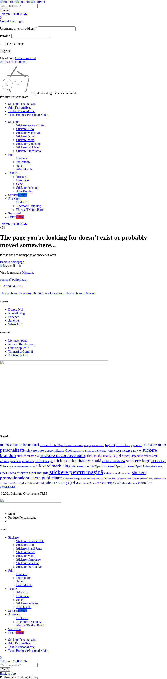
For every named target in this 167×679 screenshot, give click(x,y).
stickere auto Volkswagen (106, 450)
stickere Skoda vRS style (33, 483)
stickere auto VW (132, 450)
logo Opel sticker (117, 445)
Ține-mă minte (14, 43)
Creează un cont (25, 58)
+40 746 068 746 (11, 286)
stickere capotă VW (28, 455)
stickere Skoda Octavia (128, 478)
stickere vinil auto (128, 483)
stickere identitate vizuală (77, 460)
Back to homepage (12, 262)
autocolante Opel (52, 445)
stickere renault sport (72, 479)
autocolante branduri (19, 444)
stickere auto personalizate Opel (48, 450)
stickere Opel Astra (136, 466)
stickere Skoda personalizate (153, 478)
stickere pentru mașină (76, 472)
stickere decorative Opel (103, 456)
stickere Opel (112, 466)
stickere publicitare (44, 477)
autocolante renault (74, 445)
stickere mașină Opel (86, 466)
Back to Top (8, 673)
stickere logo (138, 460)
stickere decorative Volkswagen (140, 455)
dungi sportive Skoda (94, 445)
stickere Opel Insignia (33, 473)
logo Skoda (136, 445)
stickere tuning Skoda (86, 483)
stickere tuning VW (108, 482)
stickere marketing (53, 465)
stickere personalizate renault (117, 473)
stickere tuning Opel (60, 483)
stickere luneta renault (24, 467)
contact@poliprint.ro (13, 279)
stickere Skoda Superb (10, 483)
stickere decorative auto (62, 455)
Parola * (5, 36)
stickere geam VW (10, 461)
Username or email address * (18, 28)
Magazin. (27, 272)
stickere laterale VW (113, 461)
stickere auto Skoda (82, 451)
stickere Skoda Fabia (107, 478)
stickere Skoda (90, 478)
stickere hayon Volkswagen (37, 461)
